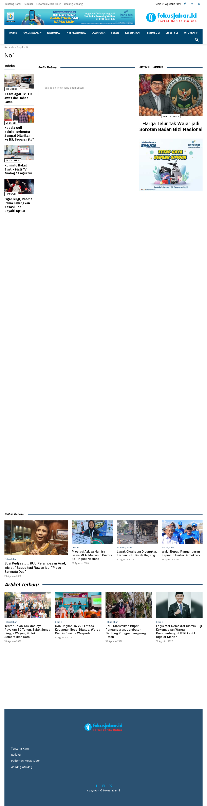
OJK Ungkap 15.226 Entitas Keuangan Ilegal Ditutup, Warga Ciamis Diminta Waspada (77, 629)
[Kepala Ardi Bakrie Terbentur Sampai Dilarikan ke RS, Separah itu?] (19, 115)
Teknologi (12, 89)
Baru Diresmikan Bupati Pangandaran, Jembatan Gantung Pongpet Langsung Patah (126, 631)
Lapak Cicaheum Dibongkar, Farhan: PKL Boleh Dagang (137, 553)
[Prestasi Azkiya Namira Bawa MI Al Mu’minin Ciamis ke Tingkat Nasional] (92, 532)
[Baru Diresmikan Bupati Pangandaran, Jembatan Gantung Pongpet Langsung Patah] (129, 605)
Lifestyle (11, 123)
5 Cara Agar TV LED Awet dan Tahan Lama (18, 98)
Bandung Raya (124, 547)
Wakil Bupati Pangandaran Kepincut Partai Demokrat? (181, 553)
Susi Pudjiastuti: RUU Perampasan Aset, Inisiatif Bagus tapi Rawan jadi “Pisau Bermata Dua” (35, 567)
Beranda (9, 47)
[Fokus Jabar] (171, 17)
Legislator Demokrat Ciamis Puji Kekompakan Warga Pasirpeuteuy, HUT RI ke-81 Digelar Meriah (179, 631)
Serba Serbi (13, 160)
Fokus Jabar (171, 116)
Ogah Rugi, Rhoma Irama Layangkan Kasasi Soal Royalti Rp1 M (18, 205)
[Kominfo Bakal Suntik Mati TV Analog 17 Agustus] (19, 152)
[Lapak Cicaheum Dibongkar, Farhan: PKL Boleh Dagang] (137, 532)
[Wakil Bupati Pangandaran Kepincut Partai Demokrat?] (182, 532)
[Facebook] (184, 3)
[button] (197, 40)
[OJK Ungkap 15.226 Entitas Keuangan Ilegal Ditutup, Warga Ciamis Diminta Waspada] (78, 605)
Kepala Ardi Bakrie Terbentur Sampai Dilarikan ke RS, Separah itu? (19, 133)
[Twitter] (199, 3)
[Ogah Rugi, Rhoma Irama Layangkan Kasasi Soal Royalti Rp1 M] (19, 186)
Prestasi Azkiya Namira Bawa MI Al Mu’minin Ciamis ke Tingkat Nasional (92, 555)
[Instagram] (191, 3)
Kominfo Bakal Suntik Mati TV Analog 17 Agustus (18, 169)
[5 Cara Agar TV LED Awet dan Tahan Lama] (19, 81)
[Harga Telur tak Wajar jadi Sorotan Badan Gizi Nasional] (171, 95)
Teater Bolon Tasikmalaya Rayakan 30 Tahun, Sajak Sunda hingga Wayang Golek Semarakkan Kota (27, 631)
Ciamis (75, 547)
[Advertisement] (171, 349)
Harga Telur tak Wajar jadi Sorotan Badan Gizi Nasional (171, 126)
